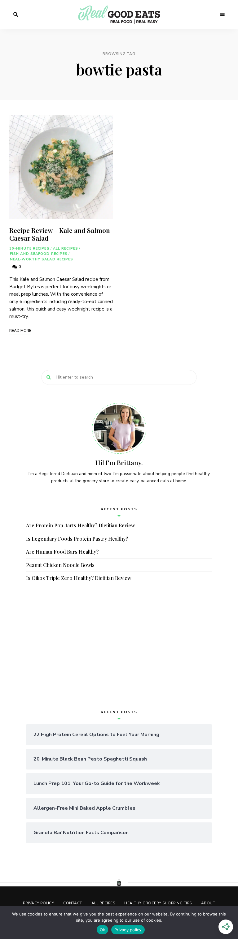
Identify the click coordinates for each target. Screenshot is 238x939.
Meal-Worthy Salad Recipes (41, 259)
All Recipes (65, 248)
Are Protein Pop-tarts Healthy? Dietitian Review (80, 525)
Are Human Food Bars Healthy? (62, 551)
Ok (102, 929)
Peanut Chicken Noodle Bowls (60, 565)
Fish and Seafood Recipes (39, 253)
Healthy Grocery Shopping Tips (158, 903)
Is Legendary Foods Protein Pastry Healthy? (77, 538)
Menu (222, 14)
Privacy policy (128, 929)
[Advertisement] (119, 644)
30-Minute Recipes (29, 248)
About (208, 903)
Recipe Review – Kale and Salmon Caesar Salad (59, 234)
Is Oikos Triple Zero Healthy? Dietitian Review (78, 578)
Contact (72, 903)
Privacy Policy (38, 903)
